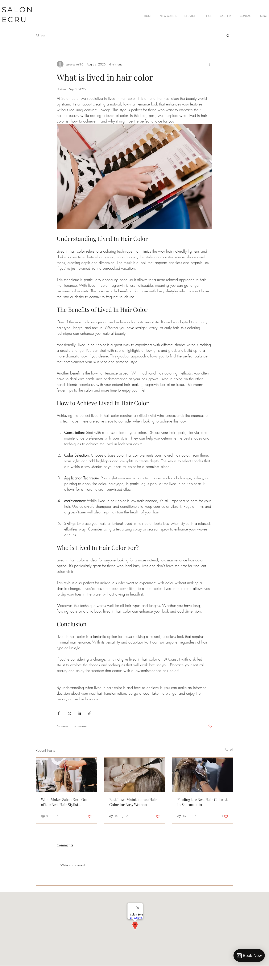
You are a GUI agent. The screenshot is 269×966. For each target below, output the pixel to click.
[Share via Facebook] (59, 713)
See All (229, 750)
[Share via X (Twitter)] (69, 713)
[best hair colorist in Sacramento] (202, 775)
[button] (228, 35)
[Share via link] (90, 713)
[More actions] (209, 64)
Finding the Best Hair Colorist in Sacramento (202, 802)
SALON (17, 9)
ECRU (14, 19)
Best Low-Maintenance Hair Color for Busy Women (133, 802)
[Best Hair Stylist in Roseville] (66, 775)
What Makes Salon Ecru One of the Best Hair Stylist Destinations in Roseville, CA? (66, 802)
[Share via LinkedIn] (79, 713)
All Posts (40, 35)
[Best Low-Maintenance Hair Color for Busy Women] (134, 775)
